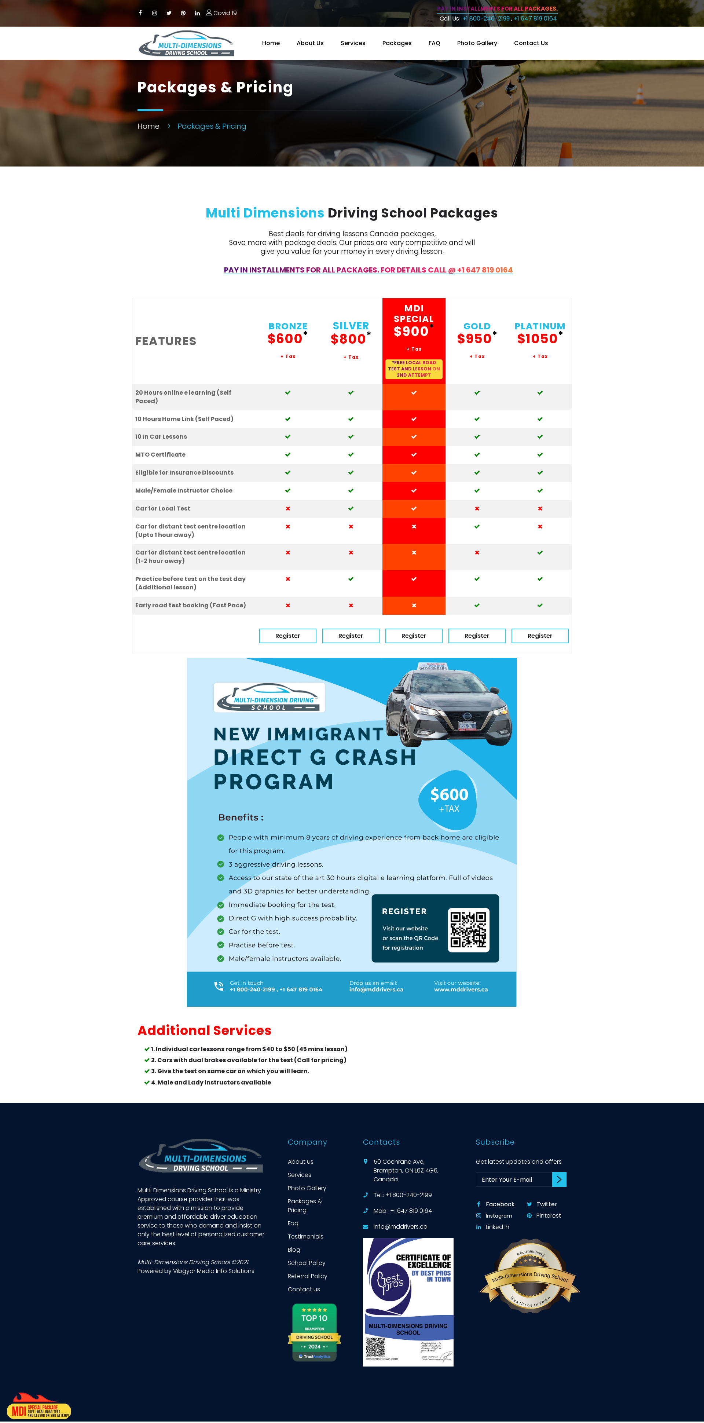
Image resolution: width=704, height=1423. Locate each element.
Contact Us (531, 43)
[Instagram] (154, 13)
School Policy (307, 1263)
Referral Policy (307, 1276)
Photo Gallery (477, 43)
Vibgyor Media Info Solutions (213, 1271)
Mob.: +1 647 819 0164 (403, 1211)
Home (271, 43)
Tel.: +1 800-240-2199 (403, 1195)
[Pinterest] (183, 13)
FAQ (434, 43)
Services (353, 43)
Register (287, 636)
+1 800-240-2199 (486, 18)
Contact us (304, 1289)
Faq (293, 1223)
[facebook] (140, 13)
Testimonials (305, 1236)
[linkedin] (197, 13)
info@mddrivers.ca (401, 1226)
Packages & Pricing (305, 1205)
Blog (294, 1249)
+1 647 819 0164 (535, 18)
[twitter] (169, 13)
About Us (310, 43)
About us (301, 1161)
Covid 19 (224, 13)
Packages (397, 43)
